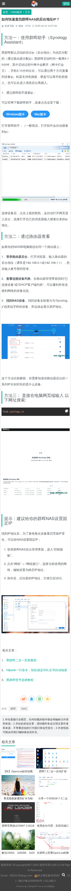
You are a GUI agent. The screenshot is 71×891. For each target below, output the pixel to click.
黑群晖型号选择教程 (20, 680)
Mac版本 (40, 114)
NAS (24, 708)
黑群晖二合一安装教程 (21, 660)
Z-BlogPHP (32, 886)
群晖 (13, 708)
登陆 (66, 3)
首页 (5, 12)
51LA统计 (50, 880)
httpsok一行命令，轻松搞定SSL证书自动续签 (37, 670)
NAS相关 (17, 12)
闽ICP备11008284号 (30, 880)
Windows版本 (15, 114)
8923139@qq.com (21, 875)
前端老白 (51, 886)
